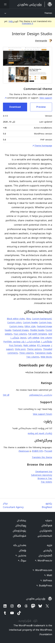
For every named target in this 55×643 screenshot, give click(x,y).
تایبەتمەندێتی (45, 536)
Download (15, 107)
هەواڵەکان (47, 525)
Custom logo (45, 322)
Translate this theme (42, 457)
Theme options (34, 349)
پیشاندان (21, 520)
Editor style (29, 326)
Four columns (20, 334)
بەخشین (20, 555)
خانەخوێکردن (46, 530)
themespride (41, 41)
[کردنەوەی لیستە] (4, 4)
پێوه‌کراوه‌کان (19, 530)
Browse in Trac (45, 478)
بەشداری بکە (19, 545)
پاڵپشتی (47, 550)
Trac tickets (46, 482)
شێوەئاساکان (19, 536)
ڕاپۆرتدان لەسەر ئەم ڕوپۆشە (40, 433)
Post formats (15, 345)
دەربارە (48, 520)
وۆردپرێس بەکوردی (35, 598)
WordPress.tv (43, 560)
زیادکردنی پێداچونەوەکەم (40, 395)
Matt (48, 575)
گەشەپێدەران (45, 555)
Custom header (30, 322)
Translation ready (43, 353)
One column (46, 338)
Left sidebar (33, 338)
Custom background (41, 319)
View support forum (42, 414)
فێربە (49, 545)
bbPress (46, 580)
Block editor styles (16, 319)
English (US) (37, 451)
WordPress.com (42, 570)
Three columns (26, 353)
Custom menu (16, 326)
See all (6, 395)
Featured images (20, 330)
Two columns (32, 357)
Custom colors (14, 322)
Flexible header (37, 330)
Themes (48, 13)
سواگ (22, 560)
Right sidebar (29, 345)
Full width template (37, 334)
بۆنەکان (22, 550)
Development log (43, 472)
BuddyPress (44, 585)
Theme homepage (43, 146)
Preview (41, 107)
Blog (28, 319)
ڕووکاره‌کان (20, 525)
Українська (24, 451)
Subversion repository (41, 475)
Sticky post (20, 349)
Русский (48, 451)
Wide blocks (46, 357)
